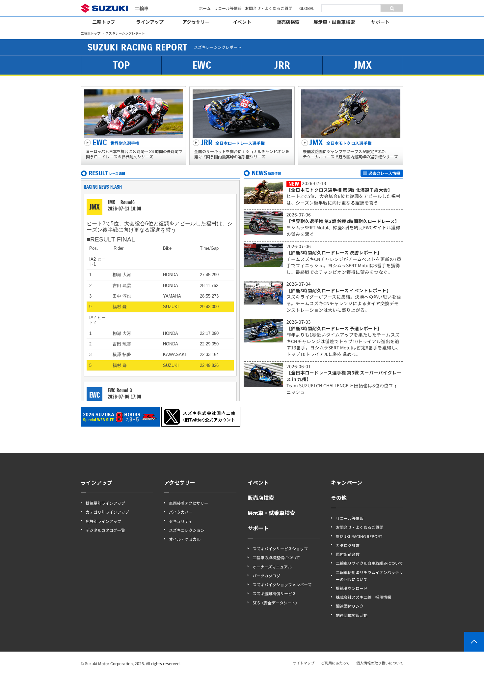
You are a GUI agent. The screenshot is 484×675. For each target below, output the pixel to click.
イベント (242, 21)
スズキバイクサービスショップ (280, 548)
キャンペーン (346, 482)
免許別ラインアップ (103, 521)
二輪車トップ (90, 33)
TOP (121, 65)
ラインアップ (150, 21)
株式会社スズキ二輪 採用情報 (363, 597)
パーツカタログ (266, 575)
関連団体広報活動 (351, 615)
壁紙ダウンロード (351, 588)
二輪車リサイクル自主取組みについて (369, 563)
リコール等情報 (228, 8)
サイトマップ (303, 662)
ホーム (205, 8)
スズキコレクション (186, 530)
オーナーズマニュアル (272, 566)
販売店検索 (288, 21)
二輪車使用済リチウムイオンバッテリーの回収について (369, 575)
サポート (380, 21)
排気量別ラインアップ (105, 503)
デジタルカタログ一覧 (105, 530)
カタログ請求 (348, 545)
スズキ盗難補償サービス (274, 593)
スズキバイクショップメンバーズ (282, 584)
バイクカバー (181, 512)
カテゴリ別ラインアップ (107, 512)
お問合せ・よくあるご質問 (268, 8)
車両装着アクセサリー (188, 503)
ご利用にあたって (335, 662)
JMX (363, 65)
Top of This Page (474, 642)
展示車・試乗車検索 (334, 21)
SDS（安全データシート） (276, 602)
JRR (282, 65)
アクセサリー (196, 21)
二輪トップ (103, 21)
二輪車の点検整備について (276, 557)
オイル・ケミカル (185, 539)
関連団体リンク (349, 606)
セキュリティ (180, 521)
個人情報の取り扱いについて (379, 662)
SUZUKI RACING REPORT (359, 536)
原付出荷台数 (348, 554)
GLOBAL (306, 8)
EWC (201, 65)
